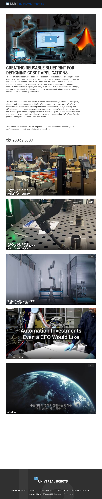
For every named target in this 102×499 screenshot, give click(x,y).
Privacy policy (69, 494)
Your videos (23, 140)
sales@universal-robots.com (81, 490)
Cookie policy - (59, 494)
